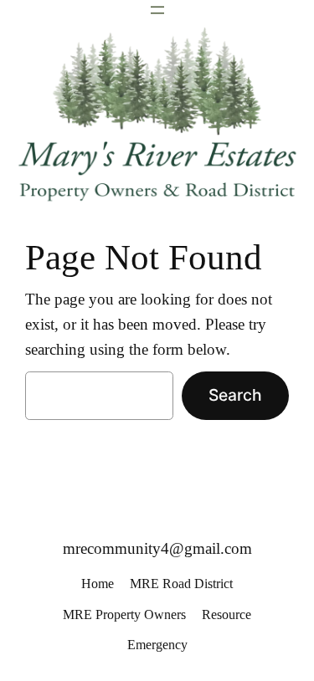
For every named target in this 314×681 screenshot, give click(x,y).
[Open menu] (157, 10)
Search (235, 395)
